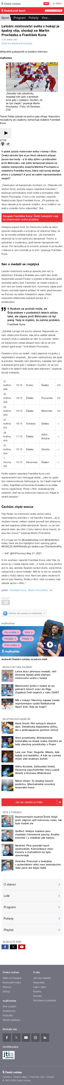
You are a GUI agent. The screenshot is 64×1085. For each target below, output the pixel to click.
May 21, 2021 (34, 553)
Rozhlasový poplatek (44, 1000)
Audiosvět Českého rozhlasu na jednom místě (24, 659)
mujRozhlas (8, 623)
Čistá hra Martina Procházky (16, 43)
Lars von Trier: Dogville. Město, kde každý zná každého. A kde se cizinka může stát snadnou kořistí (38, 755)
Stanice (7, 987)
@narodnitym (52, 540)
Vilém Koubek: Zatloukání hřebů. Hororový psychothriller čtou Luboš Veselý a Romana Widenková (37, 770)
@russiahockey (30, 540)
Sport (5, 18)
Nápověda (39, 982)
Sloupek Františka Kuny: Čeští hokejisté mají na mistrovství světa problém (30, 218)
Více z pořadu (12, 812)
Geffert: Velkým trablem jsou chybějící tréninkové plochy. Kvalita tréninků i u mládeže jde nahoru (37, 834)
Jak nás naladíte (42, 978)
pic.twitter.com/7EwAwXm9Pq (44, 546)
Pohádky (9, 638)
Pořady (34, 18)
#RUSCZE (7, 546)
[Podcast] (2, 144)
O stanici (10, 884)
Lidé (7, 896)
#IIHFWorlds (20, 546)
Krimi (27, 632)
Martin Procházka (37, 590)
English (50, 1077)
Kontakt (37, 996)
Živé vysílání (10, 645)
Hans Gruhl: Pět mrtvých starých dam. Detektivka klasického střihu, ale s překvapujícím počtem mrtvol (36, 726)
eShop (6, 991)
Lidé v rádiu (39, 987)
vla (50, 590)
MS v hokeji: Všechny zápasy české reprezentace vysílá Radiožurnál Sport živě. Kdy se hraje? (37, 703)
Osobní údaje (20, 1077)
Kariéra (37, 991)
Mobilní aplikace (11, 1020)
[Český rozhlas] (11, 3)
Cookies (7, 1077)
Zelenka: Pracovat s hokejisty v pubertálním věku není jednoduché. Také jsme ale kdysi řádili (38, 864)
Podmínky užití (37, 1077)
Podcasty (8, 1015)
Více (46, 18)
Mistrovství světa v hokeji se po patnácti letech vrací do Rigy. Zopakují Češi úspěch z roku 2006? (37, 689)
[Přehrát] (5, 133)
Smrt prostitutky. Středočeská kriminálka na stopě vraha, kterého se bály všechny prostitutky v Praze (38, 741)
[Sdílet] (8, 144)
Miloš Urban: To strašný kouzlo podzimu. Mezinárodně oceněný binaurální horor (35, 784)
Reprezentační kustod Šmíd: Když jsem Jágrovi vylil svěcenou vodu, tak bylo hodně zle (38, 820)
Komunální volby (12, 982)
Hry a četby (10, 632)
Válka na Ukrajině (12, 978)
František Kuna (18, 590)
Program (20, 18)
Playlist (9, 930)
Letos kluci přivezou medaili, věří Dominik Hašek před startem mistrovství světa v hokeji (35, 675)
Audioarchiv (9, 1011)
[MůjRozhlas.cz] (6, 58)
